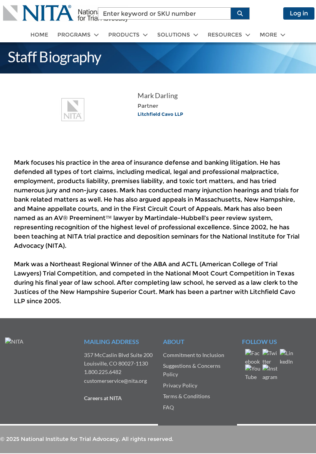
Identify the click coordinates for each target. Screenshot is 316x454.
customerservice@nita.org (115, 380)
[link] (39, 35)
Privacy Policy (180, 385)
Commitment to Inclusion (193, 355)
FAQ (168, 407)
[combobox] (161, 13)
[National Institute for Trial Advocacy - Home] (65, 13)
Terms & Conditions (186, 396)
